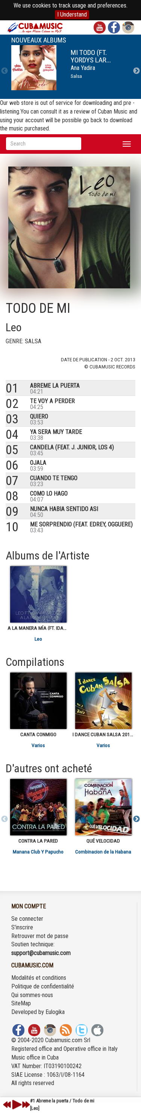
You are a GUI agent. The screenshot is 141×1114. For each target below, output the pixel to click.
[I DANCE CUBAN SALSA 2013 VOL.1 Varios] (103, 701)
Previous (4, 71)
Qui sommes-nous (32, 995)
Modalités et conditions (38, 977)
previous (7, 1104)
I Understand (72, 14)
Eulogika (55, 1011)
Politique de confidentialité (42, 986)
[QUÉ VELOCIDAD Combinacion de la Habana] (103, 807)
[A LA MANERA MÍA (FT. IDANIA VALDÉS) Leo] (38, 594)
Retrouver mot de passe (39, 936)
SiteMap (21, 1003)
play (15, 1104)
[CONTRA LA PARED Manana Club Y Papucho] (38, 807)
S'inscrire (22, 927)
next (26, 1104)
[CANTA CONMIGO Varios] (38, 701)
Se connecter (27, 918)
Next (136, 71)
